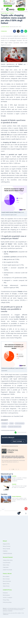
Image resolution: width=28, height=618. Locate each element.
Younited (11, 13)
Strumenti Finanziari (8, 557)
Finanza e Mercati (7, 573)
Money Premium (6, 546)
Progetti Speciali (4, 13)
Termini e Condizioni (7, 597)
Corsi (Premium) (6, 562)
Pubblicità (5, 551)
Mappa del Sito (6, 544)
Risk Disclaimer (6, 595)
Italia (12, 423)
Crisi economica (20, 423)
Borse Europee (6, 579)
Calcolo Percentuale (7, 569)
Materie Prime (6, 583)
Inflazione (5, 423)
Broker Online (6, 565)
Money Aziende (6, 548)
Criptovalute (5, 567)
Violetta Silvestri (5, 26)
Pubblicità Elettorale (7, 553)
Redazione (5, 592)
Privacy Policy (6, 600)
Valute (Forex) (6, 586)
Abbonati (21, 9)
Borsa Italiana (6, 576)
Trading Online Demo (7, 560)
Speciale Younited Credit (15, 426)
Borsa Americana (7, 581)
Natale (4, 426)
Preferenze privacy (7, 602)
